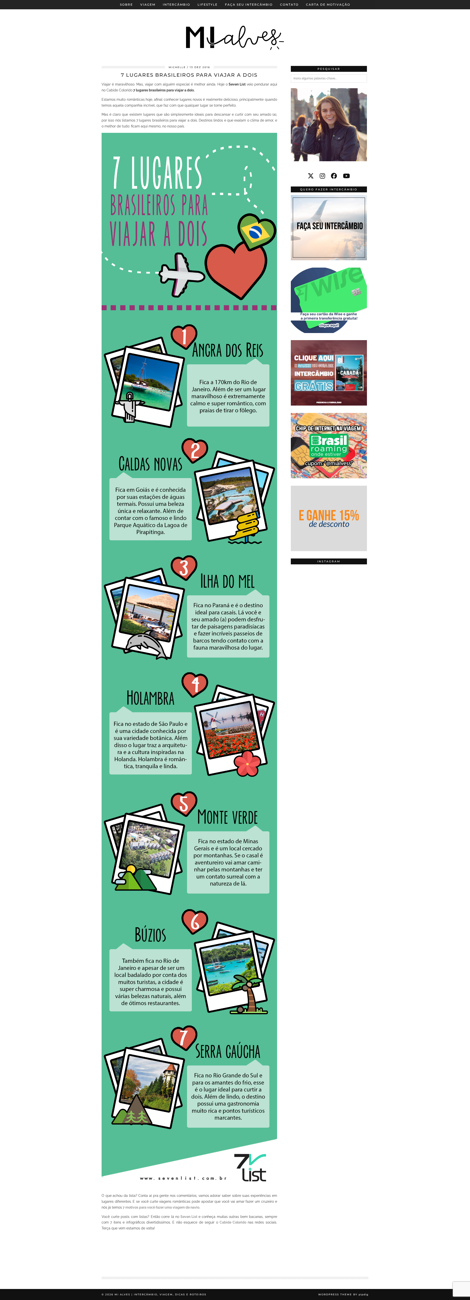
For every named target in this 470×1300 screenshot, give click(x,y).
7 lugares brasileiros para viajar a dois (189, 75)
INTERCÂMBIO (176, 4)
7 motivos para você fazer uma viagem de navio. (161, 1207)
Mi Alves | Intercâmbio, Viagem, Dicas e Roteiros (160, 1294)
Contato (289, 4)
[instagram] (322, 176)
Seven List (189, 1217)
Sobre (126, 4)
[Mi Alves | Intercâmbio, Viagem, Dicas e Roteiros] (235, 29)
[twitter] (311, 176)
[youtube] (346, 176)
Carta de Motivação (328, 4)
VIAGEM (147, 4)
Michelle (177, 67)
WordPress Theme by (343, 1294)
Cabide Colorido (233, 1222)
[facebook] (334, 176)
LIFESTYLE (208, 4)
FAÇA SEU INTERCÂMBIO (249, 4)
